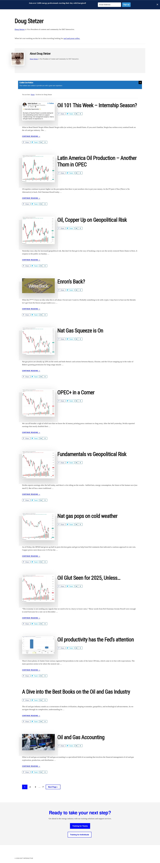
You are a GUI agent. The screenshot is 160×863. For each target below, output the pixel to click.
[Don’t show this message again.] (140, 82)
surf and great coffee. (72, 38)
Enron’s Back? (71, 281)
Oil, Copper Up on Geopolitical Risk (92, 220)
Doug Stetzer (20, 29)
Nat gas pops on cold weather (87, 516)
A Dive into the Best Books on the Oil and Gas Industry (76, 692)
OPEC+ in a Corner (75, 392)
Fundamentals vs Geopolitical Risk (91, 454)
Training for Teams (80, 826)
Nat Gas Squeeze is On (80, 330)
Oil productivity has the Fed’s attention (95, 639)
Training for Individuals (79, 834)
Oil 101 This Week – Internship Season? (97, 105)
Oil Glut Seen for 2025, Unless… (88, 578)
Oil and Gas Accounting (80, 737)
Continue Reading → (31, 136)
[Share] (76, 113)
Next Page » (53, 787)
